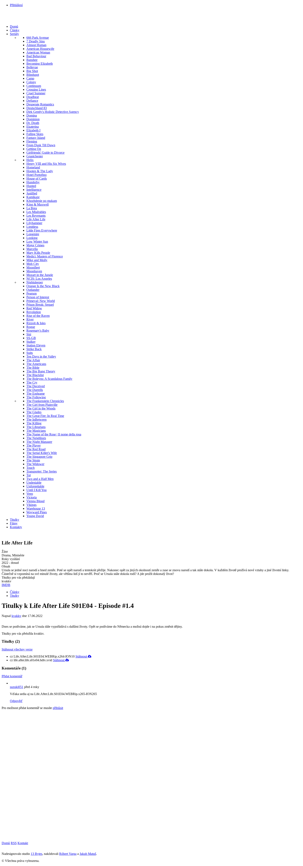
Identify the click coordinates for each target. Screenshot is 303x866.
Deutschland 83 (36, 108)
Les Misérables (36, 212)
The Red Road (36, 449)
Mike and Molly (36, 260)
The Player (33, 445)
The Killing (33, 423)
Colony (31, 82)
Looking (32, 238)
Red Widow (34, 308)
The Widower (35, 464)
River (30, 319)
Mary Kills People (38, 252)
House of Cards (36, 178)
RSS (14, 843)
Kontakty (16, 527)
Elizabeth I (33, 130)
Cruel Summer (35, 93)
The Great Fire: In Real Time (45, 416)
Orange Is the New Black (43, 286)
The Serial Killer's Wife (41, 453)
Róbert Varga (67, 853)
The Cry (31, 382)
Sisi (28, 334)
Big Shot (32, 71)
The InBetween (36, 419)
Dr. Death (32, 123)
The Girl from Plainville (42, 404)
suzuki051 (16, 687)
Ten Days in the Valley (41, 356)
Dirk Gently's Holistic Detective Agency (52, 112)
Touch (30, 467)
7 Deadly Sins (35, 41)
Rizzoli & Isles (36, 323)
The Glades (33, 412)
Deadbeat (32, 97)
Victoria (31, 497)
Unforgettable (35, 486)
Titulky (14, 519)
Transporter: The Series (41, 471)
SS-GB (31, 338)
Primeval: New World (40, 301)
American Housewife (40, 48)
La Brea (31, 208)
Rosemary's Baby (37, 330)
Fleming (31, 141)
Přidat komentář (12, 676)
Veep (29, 493)
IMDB (6, 585)
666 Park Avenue (37, 37)
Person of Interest (37, 297)
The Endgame (35, 393)
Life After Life (35, 219)
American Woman (38, 52)
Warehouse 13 (35, 508)
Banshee (32, 60)
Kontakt (23, 843)
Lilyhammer (34, 223)
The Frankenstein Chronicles (45, 401)
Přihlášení (16, 5)
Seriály (14, 34)
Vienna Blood (35, 501)
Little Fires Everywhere (41, 230)
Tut (28, 475)
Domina (31, 115)
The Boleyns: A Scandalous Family (49, 378)
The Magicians (36, 430)
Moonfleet (33, 267)
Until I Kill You (36, 490)
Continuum (33, 86)
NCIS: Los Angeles (39, 278)
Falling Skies (34, 134)
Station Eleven (35, 345)
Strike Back (34, 349)
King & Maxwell (37, 204)
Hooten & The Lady (39, 171)
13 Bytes (36, 853)
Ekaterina (32, 126)
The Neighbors (36, 438)
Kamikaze (33, 197)
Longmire (32, 234)
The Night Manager (39, 442)
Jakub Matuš (88, 853)
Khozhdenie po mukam (41, 200)
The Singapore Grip (39, 456)
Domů (14, 26)
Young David (35, 516)
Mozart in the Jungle (39, 275)
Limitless (32, 226)
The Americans (36, 364)
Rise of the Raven (38, 315)
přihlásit (58, 708)
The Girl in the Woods (40, 408)
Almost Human (36, 45)
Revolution (33, 312)
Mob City (32, 264)
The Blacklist (35, 375)
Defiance (32, 100)
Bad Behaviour (36, 56)
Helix (30, 160)
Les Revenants (36, 215)
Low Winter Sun (37, 241)
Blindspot (32, 74)
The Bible (32, 367)
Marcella (32, 249)
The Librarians (36, 427)
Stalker (30, 341)
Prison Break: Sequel (40, 304)
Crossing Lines (36, 89)
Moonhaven (34, 271)
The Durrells (34, 390)
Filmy (14, 523)
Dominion (33, 119)
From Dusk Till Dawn (40, 145)
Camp (30, 78)
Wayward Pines (36, 512)
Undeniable (33, 482)
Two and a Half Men (40, 479)
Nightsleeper (34, 282)
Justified (31, 193)
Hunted (31, 186)
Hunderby (33, 182)
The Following (36, 397)
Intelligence (33, 189)
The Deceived (35, 386)
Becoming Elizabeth (39, 63)
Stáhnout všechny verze (17, 649)
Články (14, 30)
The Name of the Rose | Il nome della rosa (53, 434)
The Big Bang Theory (40, 371)
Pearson (31, 293)
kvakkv (16, 616)
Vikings (31, 505)
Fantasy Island (35, 137)
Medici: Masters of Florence (44, 256)
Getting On (33, 149)
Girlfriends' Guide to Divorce (45, 152)
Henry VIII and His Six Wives (46, 163)
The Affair (33, 360)
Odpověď (16, 701)
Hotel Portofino (36, 175)
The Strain (33, 460)
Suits (29, 353)
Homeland (33, 167)
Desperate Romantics (40, 104)
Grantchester (34, 156)
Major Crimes (35, 245)
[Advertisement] (32, 775)
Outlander (32, 289)
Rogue (30, 327)
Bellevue (32, 67)
